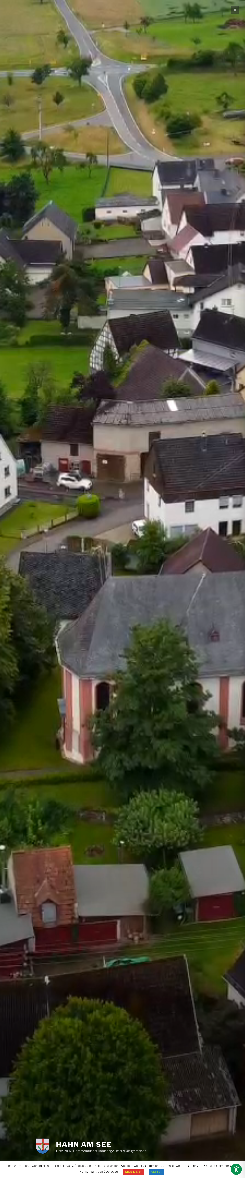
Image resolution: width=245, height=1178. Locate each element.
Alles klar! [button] (156, 1171)
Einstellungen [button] (133, 1171)
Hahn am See (84, 1144)
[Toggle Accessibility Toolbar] (236, 1169)
